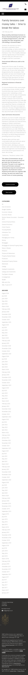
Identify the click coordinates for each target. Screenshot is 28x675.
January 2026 (5, 312)
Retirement (5, 264)
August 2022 (5, 419)
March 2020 (5, 495)
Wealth (4, 279)
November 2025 (6, 317)
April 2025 (4, 335)
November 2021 (6, 443)
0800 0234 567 (5, 666)
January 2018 (5, 564)
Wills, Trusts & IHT (7, 285)
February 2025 (6, 340)
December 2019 (6, 503)
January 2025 (5, 343)
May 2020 (4, 490)
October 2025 (6, 319)
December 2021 (6, 440)
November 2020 (6, 474)
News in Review (6, 248)
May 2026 (4, 301)
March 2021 (5, 464)
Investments (5, 235)
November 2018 (6, 537)
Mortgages (5, 243)
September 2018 (6, 543)
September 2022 (6, 417)
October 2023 (6, 382)
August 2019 (5, 514)
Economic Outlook (7, 212)
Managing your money (8, 237)
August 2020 (5, 482)
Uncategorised (6, 277)
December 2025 (6, 314)
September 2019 (6, 511)
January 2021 (5, 469)
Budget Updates (6, 209)
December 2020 (6, 472)
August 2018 (5, 545)
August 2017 (5, 577)
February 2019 (6, 530)
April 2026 (4, 304)
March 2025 (5, 338)
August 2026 (5, 293)
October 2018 (6, 540)
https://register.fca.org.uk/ (8, 645)
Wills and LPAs (6, 282)
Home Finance (6, 227)
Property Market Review (8, 256)
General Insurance (7, 224)
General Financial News (8, 222)
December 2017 (6, 566)
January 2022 (5, 438)
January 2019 (5, 532)
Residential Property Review (9, 261)
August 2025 (5, 325)
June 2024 (4, 361)
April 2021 (4, 461)
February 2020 (6, 498)
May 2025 (4, 333)
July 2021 (4, 453)
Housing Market (6, 230)
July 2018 (4, 548)
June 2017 (4, 582)
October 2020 (6, 477)
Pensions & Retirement (8, 253)
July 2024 (4, 359)
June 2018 (4, 551)
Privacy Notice (21, 671)
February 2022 (6, 435)
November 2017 (6, 569)
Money (4, 240)
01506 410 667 (6, 608)
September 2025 (6, 322)
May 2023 (4, 396)
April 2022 (4, 430)
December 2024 (6, 346)
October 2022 (6, 414)
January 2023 (5, 406)
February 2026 (6, 309)
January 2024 (5, 375)
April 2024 (4, 367)
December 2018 (6, 535)
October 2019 (6, 509)
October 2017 (6, 572)
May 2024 (4, 364)
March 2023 (5, 401)
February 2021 (6, 467)
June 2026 (4, 298)
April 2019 (4, 524)
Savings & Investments (8, 269)
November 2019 (6, 506)
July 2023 (4, 390)
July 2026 (4, 296)
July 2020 (4, 485)
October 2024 (6, 351)
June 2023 (4, 393)
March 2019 (5, 527)
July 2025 (4, 327)
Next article (9, 192)
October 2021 (6, 446)
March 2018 (5, 558)
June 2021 (4, 456)
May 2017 (4, 585)
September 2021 (6, 448)
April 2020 (4, 493)
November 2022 (6, 411)
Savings (4, 266)
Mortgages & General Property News (12, 245)
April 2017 (4, 587)
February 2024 (6, 372)
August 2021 (5, 451)
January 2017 (5, 593)
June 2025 (4, 330)
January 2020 (5, 501)
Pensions (4, 251)
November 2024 (6, 348)
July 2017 (4, 580)
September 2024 (6, 354)
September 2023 (6, 385)
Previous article (10, 184)
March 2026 (5, 306)
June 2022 (4, 425)
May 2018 (4, 553)
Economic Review (7, 215)
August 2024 (5, 356)
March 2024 (5, 369)
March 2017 (5, 590)
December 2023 (6, 377)
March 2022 (5, 432)
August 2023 (5, 388)
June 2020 (4, 488)
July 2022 (4, 422)
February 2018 (6, 561)
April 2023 (4, 398)
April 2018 (4, 556)
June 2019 (4, 519)
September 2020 (6, 480)
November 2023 (6, 380)
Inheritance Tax (6, 232)
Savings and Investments (9, 272)
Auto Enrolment (6, 207)
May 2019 (4, 522)
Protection (5, 258)
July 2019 (4, 516)
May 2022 (4, 427)
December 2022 (6, 409)
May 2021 (4, 459)
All (2, 204)
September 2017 (6, 574)
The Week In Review (7, 274)
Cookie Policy (13, 671)
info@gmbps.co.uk (8, 610)
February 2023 (6, 403)
